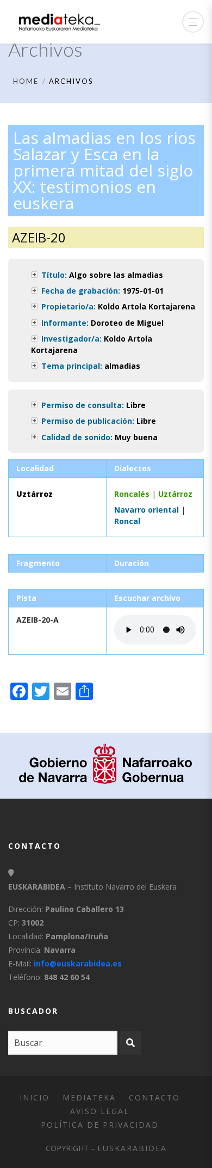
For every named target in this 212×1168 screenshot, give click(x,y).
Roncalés (131, 494)
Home (26, 81)
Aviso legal (99, 1111)
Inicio (34, 1097)
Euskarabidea (132, 1148)
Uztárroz (175, 494)
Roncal (127, 521)
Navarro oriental (146, 509)
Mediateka (89, 1097)
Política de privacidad (100, 1125)
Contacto (154, 1097)
